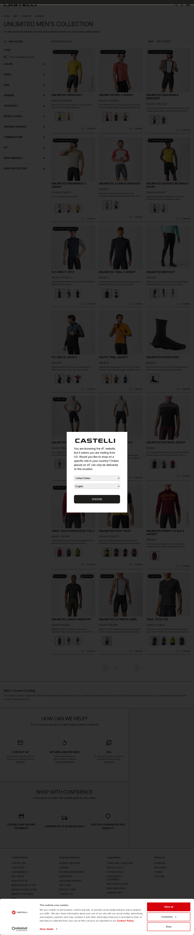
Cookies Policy (125, 920)
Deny (168, 926)
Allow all (168, 906)
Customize (167, 916)
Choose (97, 499)
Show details (47, 929)
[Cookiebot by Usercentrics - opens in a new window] (19, 929)
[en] (20, 4)
